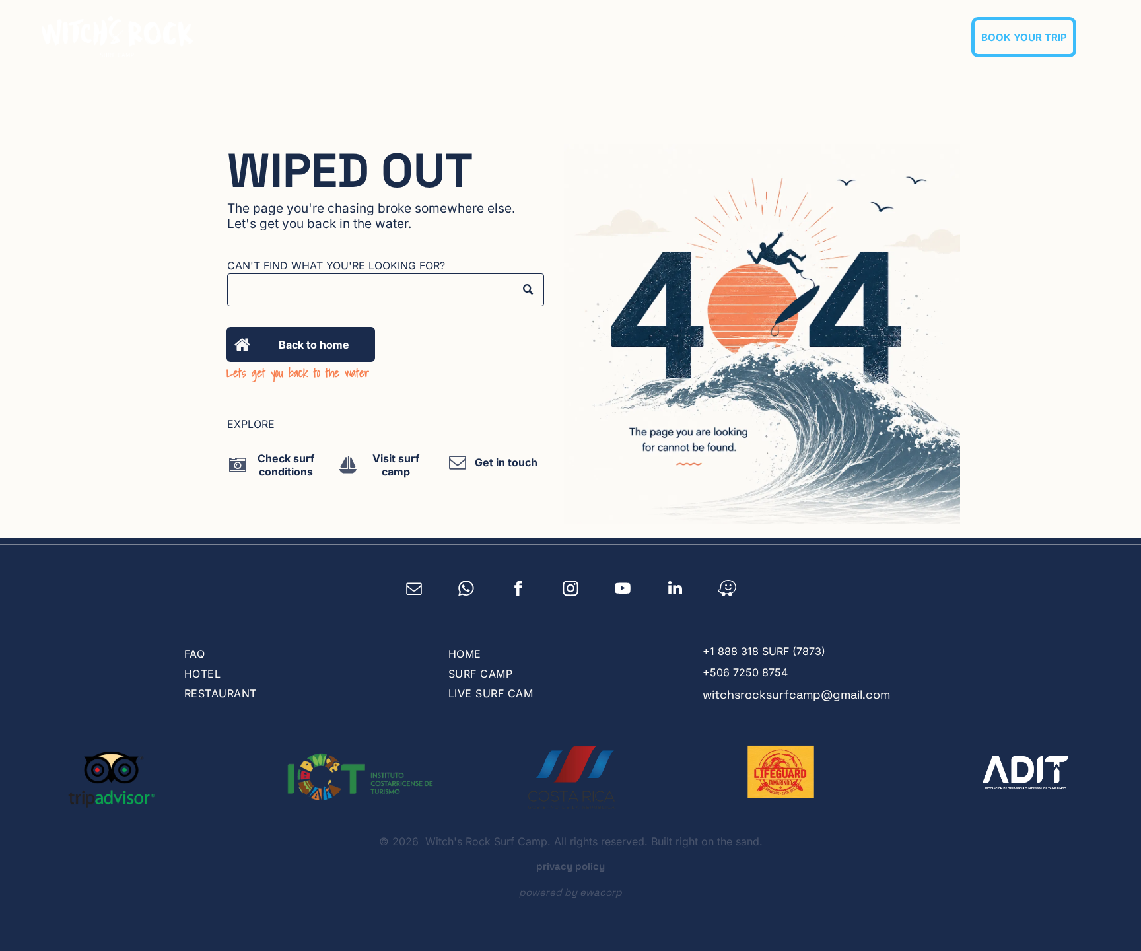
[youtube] (623, 590)
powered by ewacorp (570, 892)
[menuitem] (570, 37)
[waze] (727, 590)
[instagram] (571, 590)
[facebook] (518, 590)
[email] (414, 590)
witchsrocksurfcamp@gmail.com (796, 694)
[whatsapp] (466, 590)
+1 (708, 651)
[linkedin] (675, 590)
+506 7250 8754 (745, 672)
